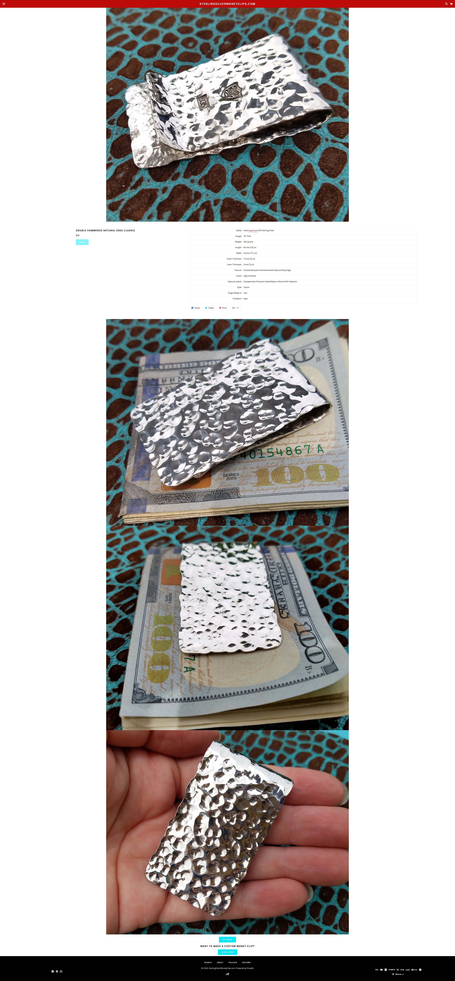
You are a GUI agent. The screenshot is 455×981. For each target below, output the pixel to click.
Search (208, 962)
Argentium (253, 230)
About (220, 962)
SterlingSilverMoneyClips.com (227, 4)
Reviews (246, 962)
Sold (82, 242)
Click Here (228, 952)
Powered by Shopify (245, 968)
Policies (233, 962)
